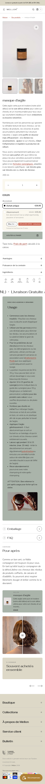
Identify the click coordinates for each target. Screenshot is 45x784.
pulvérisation (27, 451)
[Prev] (32, 686)
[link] (22, 601)
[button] (4, 9)
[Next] (40, 686)
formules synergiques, (23, 164)
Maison (5, 17)
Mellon (14, 765)
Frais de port (20, 243)
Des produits (16, 17)
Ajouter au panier (13, 235)
